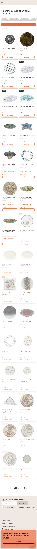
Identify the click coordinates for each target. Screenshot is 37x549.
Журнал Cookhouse (8, 526)
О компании (6, 520)
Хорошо (18, 545)
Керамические (14, 18)
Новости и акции (7, 523)
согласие (9, 507)
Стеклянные (24, 18)
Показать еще (18, 483)
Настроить (18, 541)
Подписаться (22, 503)
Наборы (4, 18)
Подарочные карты (8, 529)
